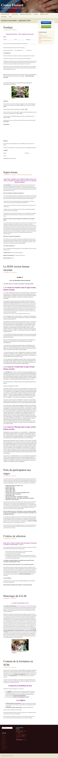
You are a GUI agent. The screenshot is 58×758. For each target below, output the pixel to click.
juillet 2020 (3, 736)
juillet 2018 (3, 745)
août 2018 (3, 743)
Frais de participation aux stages (17, 471)
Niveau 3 (40, 34)
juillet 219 (3, 748)
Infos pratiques (4, 16)
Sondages (24, 730)
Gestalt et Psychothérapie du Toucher (45, 40)
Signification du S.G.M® (5, 14)
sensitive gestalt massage (23, 174)
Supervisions (10, 172)
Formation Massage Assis (43, 36)
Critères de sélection (14, 536)
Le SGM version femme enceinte (16, 268)
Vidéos (10, 16)
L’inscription (35, 14)
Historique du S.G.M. (15, 596)
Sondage (8, 27)
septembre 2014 (4, 747)
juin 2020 (3, 738)
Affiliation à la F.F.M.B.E (44, 14)
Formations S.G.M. (15, 14)
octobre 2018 (4, 742)
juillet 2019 (3, 740)
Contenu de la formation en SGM (18, 662)
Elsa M (17, 732)
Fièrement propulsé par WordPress (7, 755)
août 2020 (3, 735)
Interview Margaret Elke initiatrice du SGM (21, 736)
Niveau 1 (40, 42)
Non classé (15, 29)
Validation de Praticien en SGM (25, 14)
